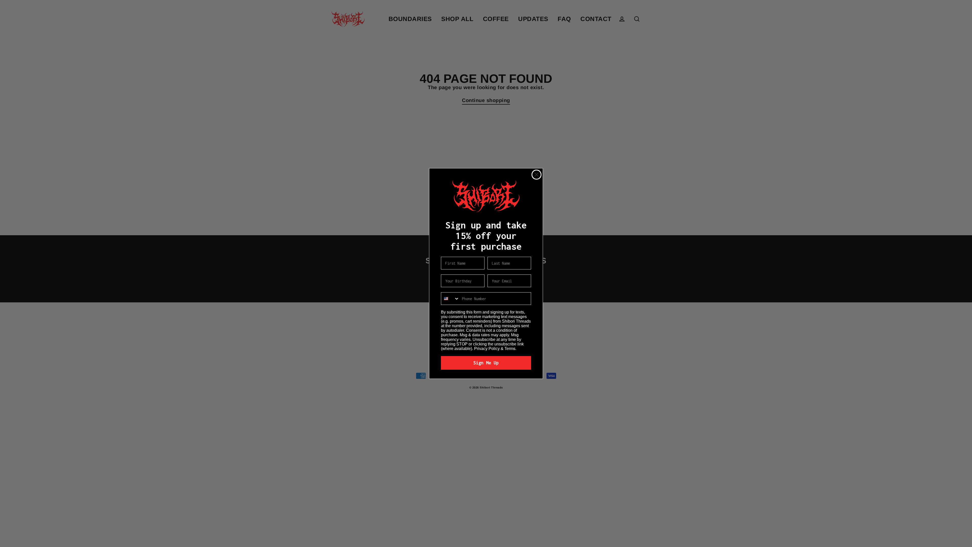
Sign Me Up (486, 362)
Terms (509, 348)
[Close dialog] (536, 174)
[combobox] (450, 298)
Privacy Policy (487, 348)
